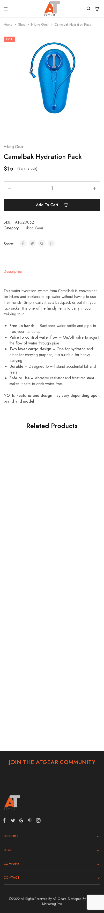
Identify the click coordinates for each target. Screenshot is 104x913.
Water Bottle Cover (26, 595)
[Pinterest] (29, 821)
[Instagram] (37, 821)
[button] (26, 521)
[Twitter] (12, 821)
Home (8, 24)
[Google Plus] (21, 821)
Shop (21, 24)
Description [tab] (13, 271)
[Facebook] (5, 821)
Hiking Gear (40, 24)
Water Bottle (74, 686)
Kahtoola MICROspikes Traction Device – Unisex (26, 689)
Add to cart (47, 205)
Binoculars (26, 503)
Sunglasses (74, 595)
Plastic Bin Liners (74, 503)
